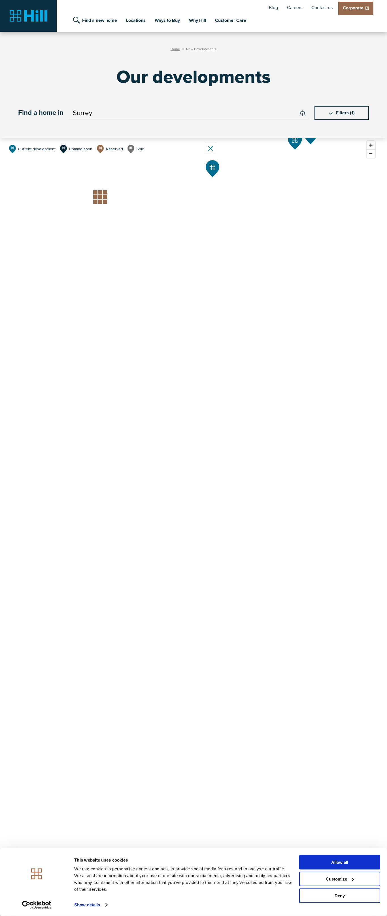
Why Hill (197, 20)
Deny (340, 895)
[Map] (289, 213)
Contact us (322, 7)
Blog (273, 7)
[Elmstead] (212, 168)
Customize (336, 879)
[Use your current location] (302, 113)
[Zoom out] (371, 153)
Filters (345, 113)
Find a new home (99, 20)
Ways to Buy (167, 20)
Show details (87, 904)
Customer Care (230, 20)
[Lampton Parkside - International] (295, 141)
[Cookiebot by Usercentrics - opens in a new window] (36, 905)
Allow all (339, 862)
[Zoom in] (371, 145)
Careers (294, 7)
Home (175, 49)
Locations (136, 20)
